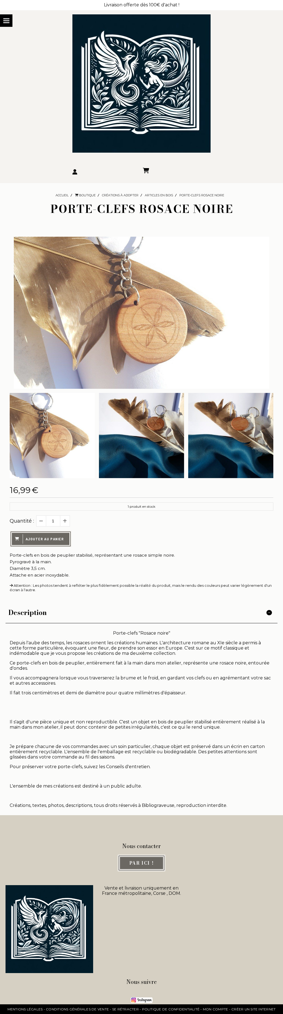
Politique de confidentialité (171, 1009)
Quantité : (22, 521)
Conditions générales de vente (77, 1009)
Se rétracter (125, 1009)
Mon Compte (215, 1009)
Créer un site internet (253, 1009)
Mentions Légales (25, 1009)
